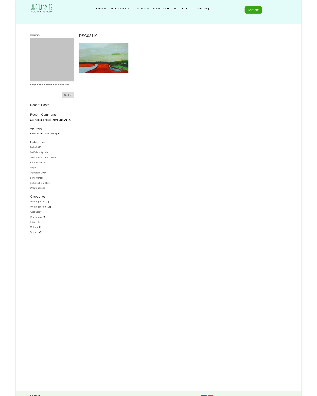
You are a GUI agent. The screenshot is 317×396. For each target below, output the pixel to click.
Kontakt (253, 10)
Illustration (159, 8)
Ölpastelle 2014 (38, 172)
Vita (175, 8)
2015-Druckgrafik (39, 152)
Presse (186, 8)
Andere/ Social (37, 162)
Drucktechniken (120, 8)
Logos (33, 167)
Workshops (204, 8)
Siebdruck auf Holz (40, 183)
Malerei (141, 8)
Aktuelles (101, 8)
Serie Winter (36, 177)
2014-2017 (35, 147)
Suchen (68, 95)
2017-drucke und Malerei (43, 157)
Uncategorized (37, 188)
